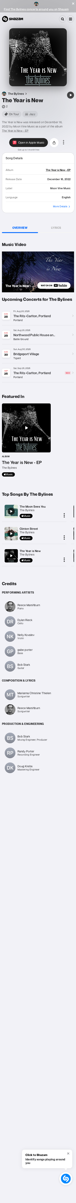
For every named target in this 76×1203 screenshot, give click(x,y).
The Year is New (30, 551)
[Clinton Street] (11, 533)
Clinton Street (29, 529)
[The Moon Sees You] (11, 511)
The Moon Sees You (33, 506)
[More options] (63, 142)
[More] (64, 515)
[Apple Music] (8, 474)
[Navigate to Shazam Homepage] (12, 19)
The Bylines (27, 510)
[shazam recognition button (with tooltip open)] (66, 1178)
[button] (73, 3)
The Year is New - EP (15, 130)
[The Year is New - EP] (26, 440)
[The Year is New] (70, 95)
